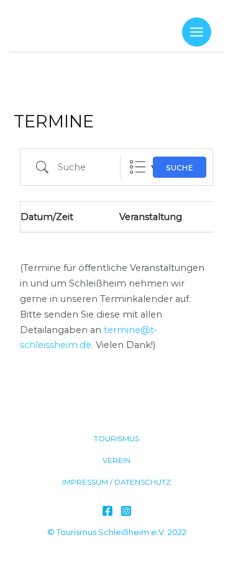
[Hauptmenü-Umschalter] (196, 32)
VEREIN (116, 460)
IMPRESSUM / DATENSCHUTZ (116, 482)
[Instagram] (126, 510)
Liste (137, 167)
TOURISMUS (116, 438)
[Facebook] (107, 510)
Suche (179, 167)
